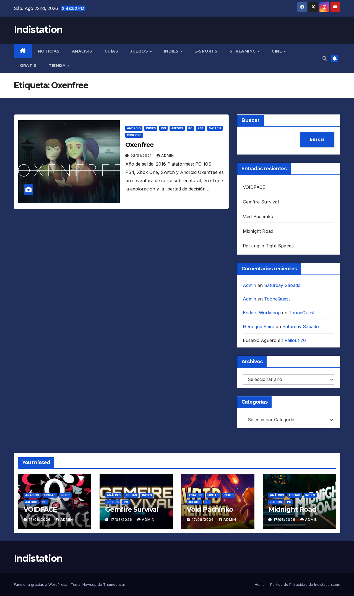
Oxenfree (139, 144)
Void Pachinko (258, 216)
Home (260, 584)
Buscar (250, 120)
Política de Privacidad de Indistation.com (305, 584)
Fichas (49, 495)
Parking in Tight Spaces (268, 246)
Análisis (82, 51)
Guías (111, 51)
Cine (277, 51)
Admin (167, 155)
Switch (215, 128)
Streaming (243, 51)
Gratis (28, 65)
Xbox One (134, 135)
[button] (324, 58)
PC (190, 128)
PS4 (201, 128)
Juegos (139, 51)
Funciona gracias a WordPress (41, 584)
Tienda (58, 65)
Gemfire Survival (261, 202)
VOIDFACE (254, 187)
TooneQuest (277, 299)
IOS (163, 128)
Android (134, 128)
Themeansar (114, 584)
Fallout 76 (295, 340)
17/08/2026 (40, 519)
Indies (172, 51)
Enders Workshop (262, 312)
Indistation (38, 29)
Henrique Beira (258, 326)
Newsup (89, 584)
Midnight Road (258, 231)
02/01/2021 (142, 155)
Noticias (49, 51)
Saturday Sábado (282, 285)
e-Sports (205, 51)
